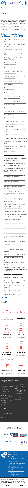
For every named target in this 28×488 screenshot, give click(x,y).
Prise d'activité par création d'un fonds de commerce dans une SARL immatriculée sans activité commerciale (14, 200)
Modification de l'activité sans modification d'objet (15, 138)
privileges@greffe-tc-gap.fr (16, 474)
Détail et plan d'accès (19, 475)
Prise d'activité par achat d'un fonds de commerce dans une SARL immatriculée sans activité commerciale (14, 193)
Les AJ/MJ (18, 392)
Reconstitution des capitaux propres (12, 219)
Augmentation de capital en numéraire (13, 49)
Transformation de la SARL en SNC (12, 294)
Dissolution (6, 107)
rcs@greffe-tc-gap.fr (17, 467)
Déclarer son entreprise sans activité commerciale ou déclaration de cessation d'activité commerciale (13, 83)
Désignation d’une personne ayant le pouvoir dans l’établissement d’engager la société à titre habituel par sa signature (15, 103)
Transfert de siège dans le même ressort (13, 277)
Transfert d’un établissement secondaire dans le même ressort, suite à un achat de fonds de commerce (15, 262)
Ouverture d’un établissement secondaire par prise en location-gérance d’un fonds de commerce (14, 186)
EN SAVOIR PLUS (22, 482)
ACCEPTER (21, 485)
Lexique (17, 401)
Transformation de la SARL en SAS (12, 290)
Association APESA (20, 390)
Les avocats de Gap (20, 384)
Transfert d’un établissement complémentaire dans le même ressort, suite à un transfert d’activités (14, 249)
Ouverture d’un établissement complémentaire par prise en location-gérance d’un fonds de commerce (14, 170)
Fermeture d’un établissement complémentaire (15, 121)
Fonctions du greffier (6, 413)
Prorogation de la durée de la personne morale (14, 211)
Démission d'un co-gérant (10, 92)
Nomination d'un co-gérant (10, 151)
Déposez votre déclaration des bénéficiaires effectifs (7, 395)
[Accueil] (1, 7)
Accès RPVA (4, 398)
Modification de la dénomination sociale (13, 134)
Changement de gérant (9, 68)
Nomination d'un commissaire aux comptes (14, 155)
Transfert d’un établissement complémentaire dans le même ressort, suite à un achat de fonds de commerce (15, 243)
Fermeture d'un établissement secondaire (13, 117)
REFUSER (7, 485)
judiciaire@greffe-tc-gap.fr (16, 471)
